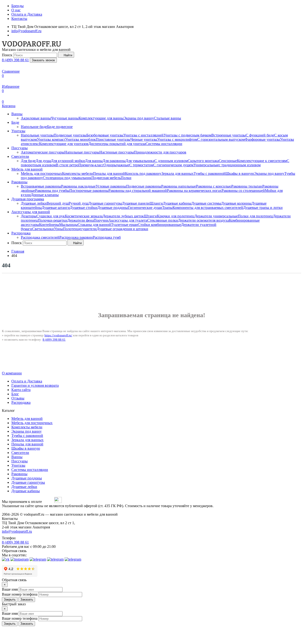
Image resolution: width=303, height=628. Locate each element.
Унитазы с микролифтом (177, 139)
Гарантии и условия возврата (35, 385)
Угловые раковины (111, 186)
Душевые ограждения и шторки (122, 229)
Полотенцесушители (80, 229)
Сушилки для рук (50, 216)
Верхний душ (58, 203)
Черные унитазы (143, 139)
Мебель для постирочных (41, 173)
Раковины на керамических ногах (194, 191)
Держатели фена (80, 220)
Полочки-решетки (52, 220)
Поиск (7, 55)
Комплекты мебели (77, 173)
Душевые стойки (83, 208)
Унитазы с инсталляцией (143, 135)
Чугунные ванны (65, 118)
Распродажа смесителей (40, 237)
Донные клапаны (45, 195)
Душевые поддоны (112, 208)
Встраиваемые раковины (41, 186)
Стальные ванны (167, 118)
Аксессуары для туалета (127, 220)
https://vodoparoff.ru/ (58, 335)
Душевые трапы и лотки (263, 208)
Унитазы (18, 131)
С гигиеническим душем (173, 165)
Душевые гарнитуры (105, 203)
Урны (58, 229)
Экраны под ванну (139, 118)
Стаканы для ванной (94, 225)
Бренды (17, 6)
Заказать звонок (43, 60)
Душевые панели (136, 203)
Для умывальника (139, 161)
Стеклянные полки (162, 220)
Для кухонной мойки (68, 161)
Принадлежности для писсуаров (160, 152)
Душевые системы (206, 203)
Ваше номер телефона (19, 594)
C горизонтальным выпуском (221, 139)
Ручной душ (78, 203)
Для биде (28, 161)
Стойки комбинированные (159, 225)
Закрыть (10, 599)
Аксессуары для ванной (30, 212)
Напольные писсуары (81, 152)
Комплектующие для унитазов (63, 144)
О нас (16, 10)
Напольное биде (34, 127)
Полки (126, 178)
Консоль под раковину (143, 173)
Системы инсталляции (164, 144)
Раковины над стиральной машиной (137, 191)
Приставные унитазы (113, 139)
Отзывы (17, 398)
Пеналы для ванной (109, 173)
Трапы (167, 208)
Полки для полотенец (255, 216)
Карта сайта (21, 390)
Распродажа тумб (107, 237)
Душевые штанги (56, 208)
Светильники (43, 229)
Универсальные (206, 165)
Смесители (20, 156)
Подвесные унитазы (70, 135)
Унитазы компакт (51, 139)
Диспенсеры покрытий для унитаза (117, 144)
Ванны (16, 114)
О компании (12, 373)
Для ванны (93, 161)
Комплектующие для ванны (101, 118)
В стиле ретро (67, 165)
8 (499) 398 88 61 (15, 60)
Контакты (19, 19)
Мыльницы (68, 225)
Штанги (150, 216)
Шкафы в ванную (239, 173)
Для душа (43, 161)
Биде (15, 122)
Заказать (26, 599)
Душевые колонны (236, 203)
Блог (15, 394)
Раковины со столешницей (243, 191)
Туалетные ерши (124, 225)
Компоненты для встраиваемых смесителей (208, 208)
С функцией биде (260, 135)
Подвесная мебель (106, 178)
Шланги (156, 203)
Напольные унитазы (37, 135)
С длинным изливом (171, 161)
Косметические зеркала (83, 216)
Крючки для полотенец (175, 216)
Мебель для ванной (27, 169)
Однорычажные (116, 165)
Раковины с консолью (213, 186)
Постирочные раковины (88, 191)
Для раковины (113, 161)
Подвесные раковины (143, 186)
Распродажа (21, 233)
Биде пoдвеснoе (60, 127)
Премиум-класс (90, 165)
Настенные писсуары (116, 152)
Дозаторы (28, 216)
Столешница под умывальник (67, 178)
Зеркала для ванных (177, 173)
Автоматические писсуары (42, 152)
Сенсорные (228, 161)
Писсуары (19, 148)
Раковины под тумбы (52, 191)
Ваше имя (10, 589)
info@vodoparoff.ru (26, 31)
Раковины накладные (78, 186)
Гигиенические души (145, 208)
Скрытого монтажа (203, 161)
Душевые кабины (177, 203)
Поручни (101, 220)
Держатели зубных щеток (123, 216)
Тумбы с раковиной (209, 173)
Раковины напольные (178, 186)
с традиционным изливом (240, 165)
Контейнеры (49, 225)
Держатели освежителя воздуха (203, 220)
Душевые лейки (34, 203)
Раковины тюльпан (246, 186)
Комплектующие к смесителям (262, 161)
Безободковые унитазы (104, 135)
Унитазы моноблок (80, 139)
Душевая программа (27, 199)
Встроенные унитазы (228, 135)
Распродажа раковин (76, 237)
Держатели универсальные (216, 216)
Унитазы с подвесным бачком (187, 135)
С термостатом (141, 165)
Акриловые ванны (36, 118)
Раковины (19, 182)
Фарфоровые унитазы (262, 139)
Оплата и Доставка (26, 14)
